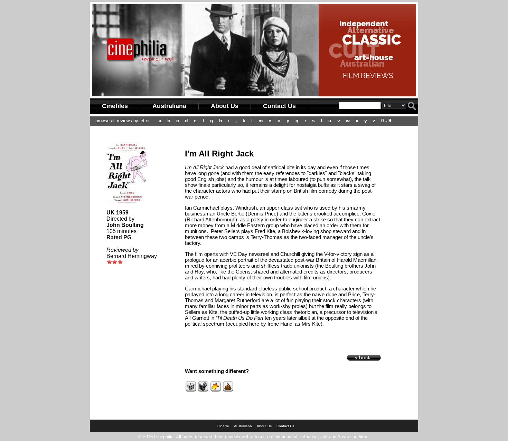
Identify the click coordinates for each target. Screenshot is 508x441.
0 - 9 (386, 120)
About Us (224, 106)
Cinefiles (115, 106)
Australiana (169, 106)
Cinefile (223, 426)
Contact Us (279, 106)
